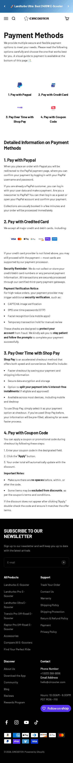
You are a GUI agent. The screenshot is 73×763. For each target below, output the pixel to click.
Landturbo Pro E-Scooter (14, 593)
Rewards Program (14, 702)
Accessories (11, 635)
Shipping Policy (49, 605)
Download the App (15, 675)
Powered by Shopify (35, 751)
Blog (6, 689)
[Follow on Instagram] (16, 722)
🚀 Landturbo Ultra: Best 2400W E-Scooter (37, 6)
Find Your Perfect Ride (17, 649)
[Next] (68, 6)
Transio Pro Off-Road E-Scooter (18, 616)
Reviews (9, 695)
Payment (45, 625)
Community (11, 682)
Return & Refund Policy (54, 618)
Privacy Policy (48, 631)
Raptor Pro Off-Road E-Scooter (18, 627)
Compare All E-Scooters (18, 642)
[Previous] (4, 6)
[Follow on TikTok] (36, 722)
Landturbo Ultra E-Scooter (15, 605)
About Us (9, 668)
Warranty (45, 598)
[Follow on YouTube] (26, 722)
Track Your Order (50, 584)
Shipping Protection (52, 611)
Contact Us (47, 591)
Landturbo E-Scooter (16, 584)
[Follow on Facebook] (6, 722)
